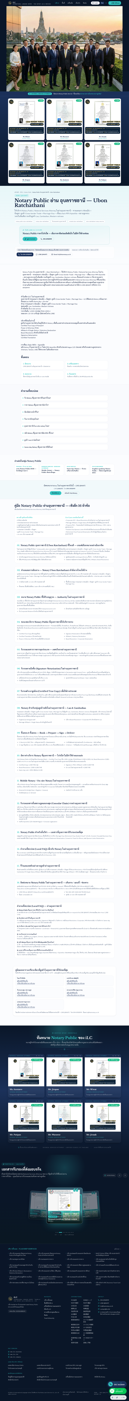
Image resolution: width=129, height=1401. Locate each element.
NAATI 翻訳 (87, 1303)
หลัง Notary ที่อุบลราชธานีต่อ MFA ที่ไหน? (39, 433)
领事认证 (74, 1308)
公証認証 (86, 1306)
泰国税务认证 (75, 1333)
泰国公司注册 (75, 1327)
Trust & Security (49, 1318)
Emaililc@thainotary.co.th (62, 254)
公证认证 (74, 1306)
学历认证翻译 (75, 1330)
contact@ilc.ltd (105, 1309)
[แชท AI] (117, 1397)
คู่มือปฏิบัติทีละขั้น (22, 981)
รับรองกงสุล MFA (100, 1365)
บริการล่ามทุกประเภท (101, 1368)
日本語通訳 (86, 1317)
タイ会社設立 (87, 1327)
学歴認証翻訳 (87, 1330)
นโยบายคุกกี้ (66, 1394)
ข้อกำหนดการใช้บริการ (82, 1392)
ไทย (102, 3)
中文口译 (74, 1317)
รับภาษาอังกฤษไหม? (31, 419)
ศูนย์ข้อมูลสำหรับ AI (43, 1377)
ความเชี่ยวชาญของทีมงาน (51, 1312)
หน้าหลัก (17, 192)
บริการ (57, 3)
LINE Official (115, 3)
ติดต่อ (85, 3)
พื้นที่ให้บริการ (48, 1303)
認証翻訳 (86, 1314)
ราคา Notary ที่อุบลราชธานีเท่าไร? (36, 405)
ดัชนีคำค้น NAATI (13, 1380)
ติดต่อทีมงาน (55, 493)
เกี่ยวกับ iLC (47, 1309)
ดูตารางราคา (31, 239)
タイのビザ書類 (88, 1324)
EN (106, 3)
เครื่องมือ (70, 3)
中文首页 (74, 1300)
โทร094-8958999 (26, 254)
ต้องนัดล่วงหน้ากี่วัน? (31, 412)
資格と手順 (86, 1343)
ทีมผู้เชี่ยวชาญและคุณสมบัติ (16, 1377)
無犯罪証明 (86, 1311)
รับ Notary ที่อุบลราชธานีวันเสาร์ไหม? (37, 398)
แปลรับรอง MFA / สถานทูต (74, 1365)
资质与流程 (74, 1343)
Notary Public (27, 192)
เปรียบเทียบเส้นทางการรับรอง (26, 983)
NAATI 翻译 (74, 1303)
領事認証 (86, 1308)
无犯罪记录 (74, 1311)
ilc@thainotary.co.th (106, 1306)
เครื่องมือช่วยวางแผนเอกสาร (52, 1306)
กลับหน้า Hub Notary (71, 493)
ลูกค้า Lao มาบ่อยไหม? (32, 440)
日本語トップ (87, 1300)
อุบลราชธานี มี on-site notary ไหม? (36, 426)
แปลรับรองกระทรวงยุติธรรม (45, 1368)
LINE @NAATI (42, 254)
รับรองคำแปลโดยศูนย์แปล (73, 1368)
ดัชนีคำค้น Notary (100, 1377)
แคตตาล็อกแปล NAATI (44, 1365)
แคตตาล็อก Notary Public (16, 1365)
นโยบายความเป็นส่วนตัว (69, 1392)
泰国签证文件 (75, 1324)
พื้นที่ (63, 3)
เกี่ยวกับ (78, 3)
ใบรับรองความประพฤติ (15, 1368)
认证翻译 (74, 1314)
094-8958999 (47, 239)
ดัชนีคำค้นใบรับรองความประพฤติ (47, 1380)
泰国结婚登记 (75, 1320)
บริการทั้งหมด (48, 1300)
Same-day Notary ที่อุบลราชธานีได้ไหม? (38, 447)
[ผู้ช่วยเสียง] (112, 1397)
